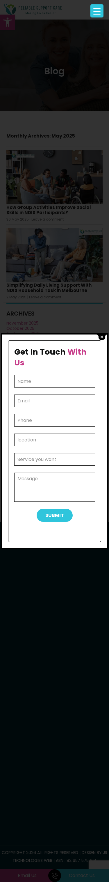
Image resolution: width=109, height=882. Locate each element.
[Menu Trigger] (96, 10)
